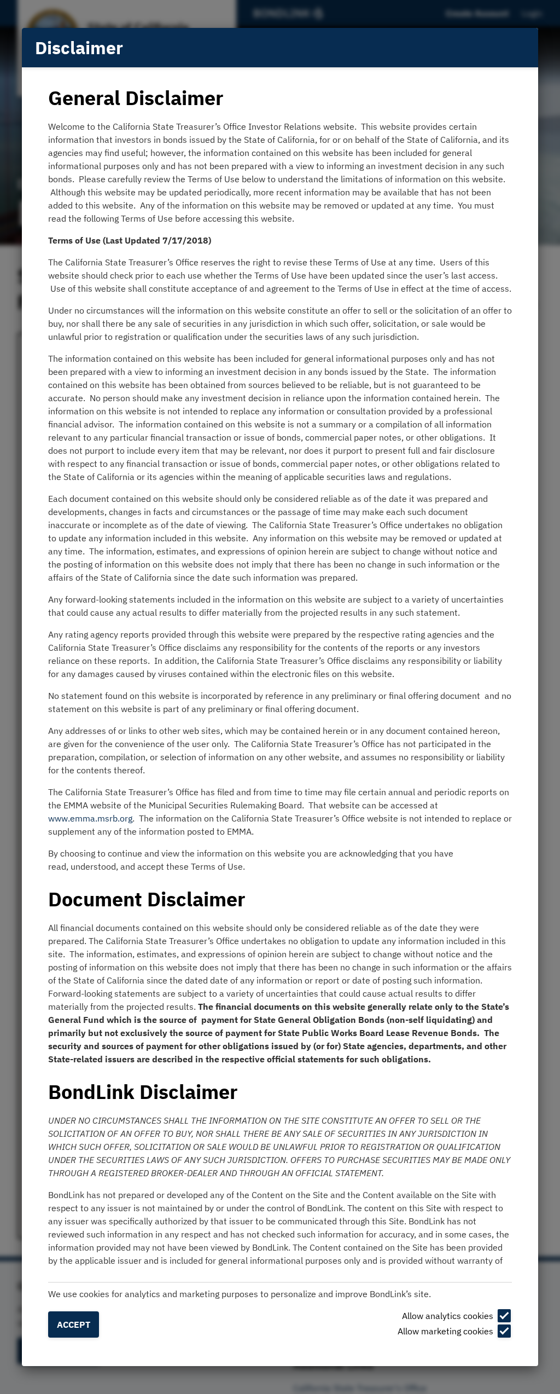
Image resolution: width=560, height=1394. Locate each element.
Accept (73, 1324)
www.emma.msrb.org (90, 818)
